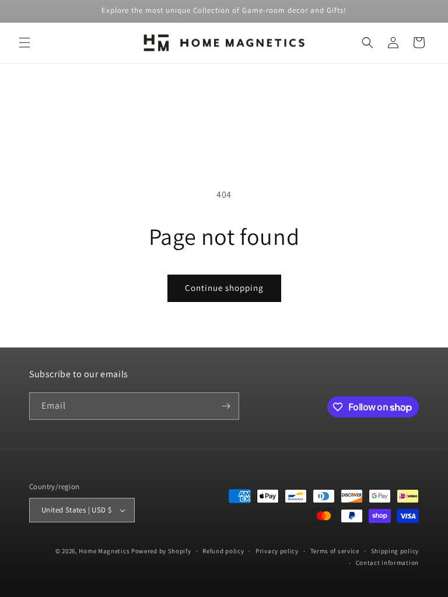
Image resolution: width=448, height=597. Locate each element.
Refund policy (223, 551)
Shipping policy (395, 551)
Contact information (387, 563)
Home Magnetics (104, 551)
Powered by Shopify (161, 551)
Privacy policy (277, 551)
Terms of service (334, 551)
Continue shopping (224, 287)
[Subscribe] (226, 406)
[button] (24, 42)
